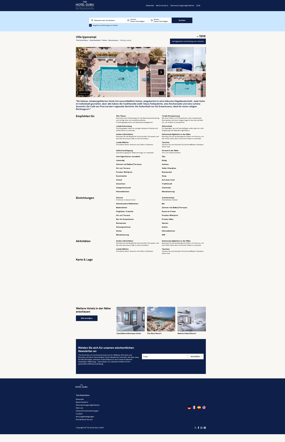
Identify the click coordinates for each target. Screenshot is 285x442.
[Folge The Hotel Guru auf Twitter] (195, 428)
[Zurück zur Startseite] (85, 5)
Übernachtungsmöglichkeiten (182, 5)
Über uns (79, 408)
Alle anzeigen (87, 318)
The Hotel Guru (83, 395)
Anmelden (195, 356)
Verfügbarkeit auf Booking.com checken (188, 41)
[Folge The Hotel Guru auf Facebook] (198, 428)
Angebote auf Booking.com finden (105, 25)
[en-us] (204, 407)
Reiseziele (150, 5)
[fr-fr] (194, 407)
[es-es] (199, 407)
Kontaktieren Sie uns (84, 419)
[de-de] (189, 407)
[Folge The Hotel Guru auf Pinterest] (205, 428)
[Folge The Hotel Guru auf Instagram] (201, 428)
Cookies (79, 414)
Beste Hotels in (162, 5)
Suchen (182, 20)
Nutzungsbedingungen (85, 416)
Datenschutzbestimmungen (87, 411)
